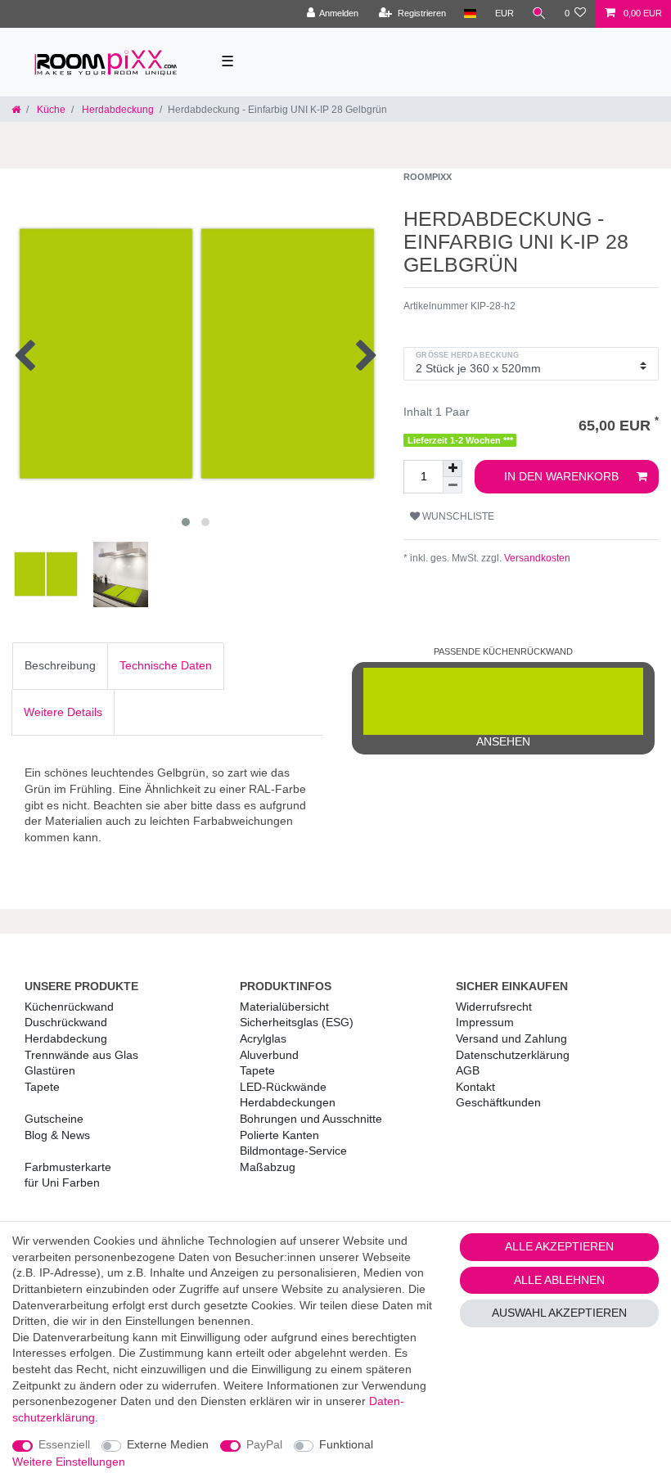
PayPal (264, 1444)
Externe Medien (168, 1444)
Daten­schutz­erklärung (513, 1054)
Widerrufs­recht (494, 1006)
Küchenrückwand (69, 1006)
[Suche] (539, 14)
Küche (49, 109)
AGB (468, 1070)
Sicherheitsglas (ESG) (297, 1022)
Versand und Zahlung (511, 1038)
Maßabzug (267, 1166)
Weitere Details (63, 711)
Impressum (485, 1022)
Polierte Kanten (279, 1135)
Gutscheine (54, 1118)
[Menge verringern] (452, 485)
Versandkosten (536, 558)
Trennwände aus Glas (81, 1054)
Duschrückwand (66, 1022)
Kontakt (475, 1086)
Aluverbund (269, 1054)
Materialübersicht (284, 1006)
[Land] (470, 14)
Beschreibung (60, 665)
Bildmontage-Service (293, 1150)
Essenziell (64, 1444)
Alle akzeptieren (559, 1246)
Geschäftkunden (498, 1102)
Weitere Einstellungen (68, 1461)
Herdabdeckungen (288, 1102)
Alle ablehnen (559, 1279)
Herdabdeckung (116, 109)
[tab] (60, 666)
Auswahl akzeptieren (559, 1312)
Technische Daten (165, 665)
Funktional (346, 1444)
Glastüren (50, 1070)
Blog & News (57, 1135)
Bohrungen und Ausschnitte (311, 1118)
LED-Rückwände (283, 1086)
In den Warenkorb (561, 476)
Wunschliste (457, 516)
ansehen (503, 741)
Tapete (42, 1086)
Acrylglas (263, 1038)
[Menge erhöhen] (452, 468)
